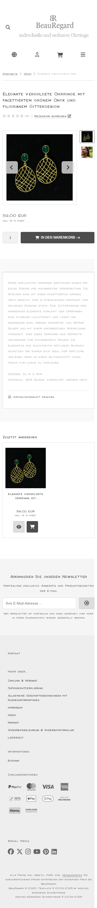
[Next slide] (68, 167)
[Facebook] (11, 851)
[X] (20, 851)
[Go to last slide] (11, 167)
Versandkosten (72, 875)
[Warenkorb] (60, 54)
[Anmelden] (37, 54)
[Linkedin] (54, 851)
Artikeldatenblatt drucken (33, 397)
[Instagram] (28, 851)
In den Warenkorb (57, 237)
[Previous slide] (11, 490)
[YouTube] (36, 851)
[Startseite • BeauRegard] (54, 40)
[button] (87, 136)
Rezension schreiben (50, 116)
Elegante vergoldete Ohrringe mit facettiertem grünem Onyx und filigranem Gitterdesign (25, 496)
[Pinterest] (46, 851)
